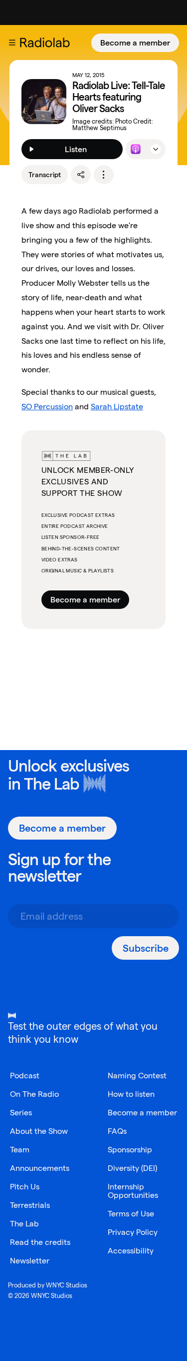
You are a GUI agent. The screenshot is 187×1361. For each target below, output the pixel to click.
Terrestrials (30, 1205)
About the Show (39, 1131)
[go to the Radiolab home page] (47, 43)
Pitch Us (24, 1186)
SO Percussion (47, 406)
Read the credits (40, 1242)
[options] (104, 174)
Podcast (24, 1075)
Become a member (135, 43)
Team (19, 1149)
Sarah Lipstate (117, 406)
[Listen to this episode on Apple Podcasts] (136, 149)
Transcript (44, 175)
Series (21, 1112)
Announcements (39, 1168)
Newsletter (29, 1260)
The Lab (51, 784)
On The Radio (34, 1094)
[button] (12, 43)
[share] (81, 174)
